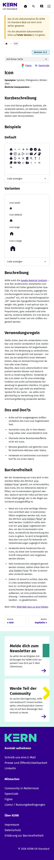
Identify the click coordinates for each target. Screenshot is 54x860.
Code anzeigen (14, 178)
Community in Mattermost (22, 788)
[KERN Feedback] (41, 6)
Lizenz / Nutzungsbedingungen (25, 804)
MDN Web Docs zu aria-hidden (32, 607)
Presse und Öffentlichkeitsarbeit (26, 763)
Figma (28, 65)
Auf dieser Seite (14, 59)
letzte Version (24, 35)
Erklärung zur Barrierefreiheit (24, 835)
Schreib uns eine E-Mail (20, 757)
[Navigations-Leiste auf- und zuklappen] (49, 6)
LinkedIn (10, 768)
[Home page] (6, 44)
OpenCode (43, 65)
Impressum (12, 824)
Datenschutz (13, 830)
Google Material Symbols (34, 280)
